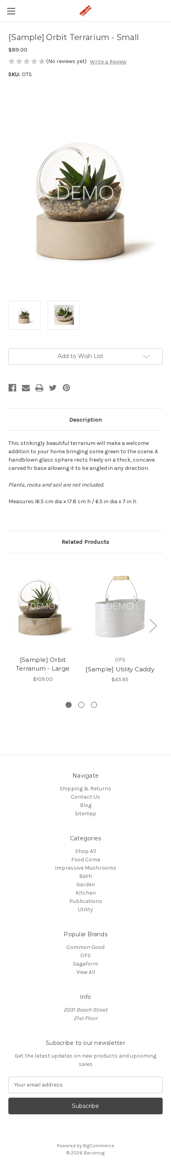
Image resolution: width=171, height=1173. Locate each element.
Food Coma (85, 859)
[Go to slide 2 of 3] (81, 705)
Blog (85, 805)
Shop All (85, 851)
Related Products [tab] (85, 541)
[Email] (26, 387)
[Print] (39, 387)
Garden (85, 884)
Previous (10, 625)
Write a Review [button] (108, 61)
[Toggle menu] (11, 11)
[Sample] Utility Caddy (120, 669)
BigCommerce (98, 1145)
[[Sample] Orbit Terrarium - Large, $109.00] (43, 606)
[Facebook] (12, 387)
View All (85, 972)
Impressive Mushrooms (86, 867)
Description (85, 419)
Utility (85, 909)
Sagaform (85, 963)
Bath (85, 876)
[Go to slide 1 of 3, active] (69, 705)
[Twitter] (53, 387)
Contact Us (85, 797)
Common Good (85, 947)
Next (153, 625)
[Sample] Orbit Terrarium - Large (43, 664)
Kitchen (86, 892)
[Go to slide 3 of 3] (94, 705)
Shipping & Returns (85, 788)
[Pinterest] (66, 387)
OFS (85, 955)
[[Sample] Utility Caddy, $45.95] (120, 606)
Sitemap (85, 813)
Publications (85, 901)
